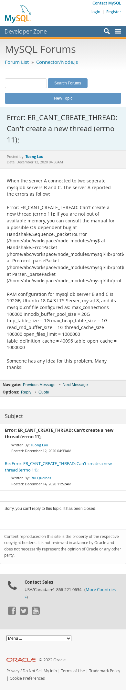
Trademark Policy (104, 670)
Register (113, 11)
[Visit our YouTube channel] (35, 613)
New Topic (63, 98)
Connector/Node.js (57, 62)
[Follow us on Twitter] (23, 613)
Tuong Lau (39, 444)
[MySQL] (18, 13)
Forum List (17, 62)
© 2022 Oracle (52, 660)
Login (95, 11)
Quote (43, 392)
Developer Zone (26, 31)
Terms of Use (73, 670)
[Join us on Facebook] (11, 613)
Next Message (75, 385)
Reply (26, 392)
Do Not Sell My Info (40, 670)
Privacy (12, 670)
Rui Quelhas (41, 477)
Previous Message (39, 385)
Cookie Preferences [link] (27, 678)
